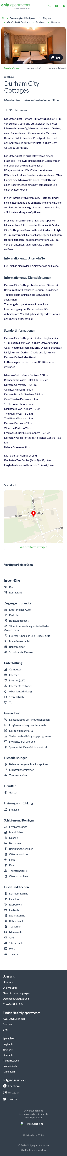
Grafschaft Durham (18, 22)
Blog (5, 1029)
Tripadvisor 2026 (35, 1134)
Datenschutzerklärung (16, 998)
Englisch (8, 1044)
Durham (40, 22)
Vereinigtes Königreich (23, 18)
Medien (7, 1024)
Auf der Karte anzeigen (33, 546)
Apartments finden (14, 1018)
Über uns (8, 982)
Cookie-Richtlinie (13, 1004)
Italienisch (9, 1071)
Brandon (56, 22)
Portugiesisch (11, 1060)
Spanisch (8, 1049)
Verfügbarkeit (34, 68)
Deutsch (8, 1055)
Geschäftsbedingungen (16, 993)
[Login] (64, 6)
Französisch (10, 1066)
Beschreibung (11, 68)
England (47, 18)
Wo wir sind (10, 987)
